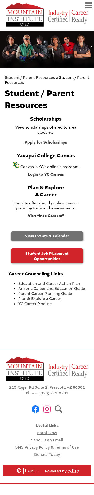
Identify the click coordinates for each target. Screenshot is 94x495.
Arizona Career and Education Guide (51, 288)
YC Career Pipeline (35, 303)
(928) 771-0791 (54, 393)
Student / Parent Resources (30, 77)
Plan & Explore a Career (39, 298)
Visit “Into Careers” (46, 215)
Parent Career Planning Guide (45, 293)
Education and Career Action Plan (49, 283)
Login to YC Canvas (46, 174)
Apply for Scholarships (46, 142)
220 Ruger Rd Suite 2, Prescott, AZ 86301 (47, 387)
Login (26, 471)
